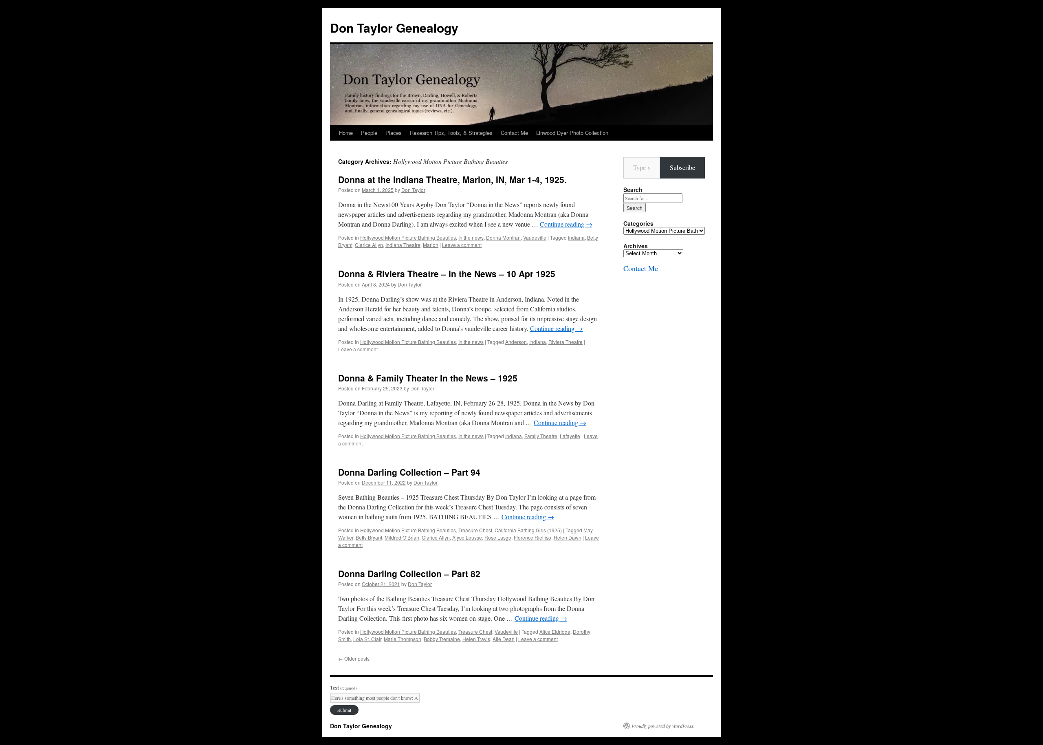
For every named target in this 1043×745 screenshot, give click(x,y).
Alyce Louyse (467, 537)
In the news (471, 237)
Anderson (516, 341)
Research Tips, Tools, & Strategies (451, 133)
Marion (430, 244)
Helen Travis (476, 638)
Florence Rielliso (532, 537)
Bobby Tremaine (442, 638)
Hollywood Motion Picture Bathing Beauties (408, 237)
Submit (344, 710)
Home (346, 133)
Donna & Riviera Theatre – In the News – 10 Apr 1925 (446, 273)
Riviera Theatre (565, 341)
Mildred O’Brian (402, 537)
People (369, 133)
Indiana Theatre (402, 244)
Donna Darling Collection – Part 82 (409, 573)
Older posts (354, 658)
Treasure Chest (475, 530)
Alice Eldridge (554, 631)
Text (343, 687)
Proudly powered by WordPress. (663, 726)
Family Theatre (540, 435)
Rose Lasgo (497, 537)
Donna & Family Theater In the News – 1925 (427, 378)
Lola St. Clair (367, 638)
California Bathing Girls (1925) (528, 530)
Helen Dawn (567, 537)
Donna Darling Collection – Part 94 (409, 472)
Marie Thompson (402, 638)
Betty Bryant (369, 537)
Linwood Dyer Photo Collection (572, 133)
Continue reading (566, 224)
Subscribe (682, 167)
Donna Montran (503, 237)
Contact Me (514, 133)
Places (393, 133)
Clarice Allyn (369, 244)
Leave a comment (462, 244)
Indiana (576, 237)
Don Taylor (413, 189)
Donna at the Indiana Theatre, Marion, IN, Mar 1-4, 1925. (452, 179)
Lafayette (570, 435)
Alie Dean (504, 638)
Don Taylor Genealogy (394, 27)
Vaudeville (534, 237)
